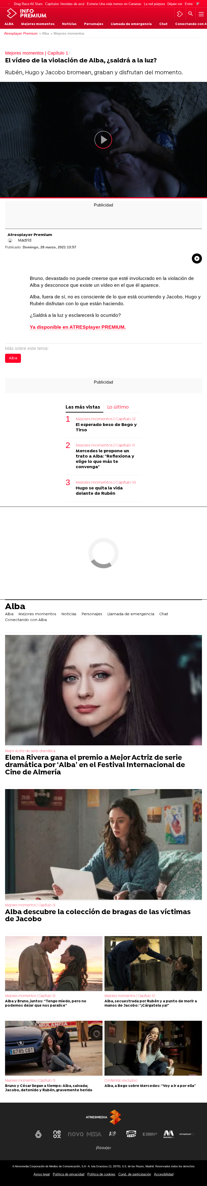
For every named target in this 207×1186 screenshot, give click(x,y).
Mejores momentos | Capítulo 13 (30, 905)
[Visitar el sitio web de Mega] (94, 1134)
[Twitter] (10, 240)
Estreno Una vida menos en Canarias (114, 4)
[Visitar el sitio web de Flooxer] (103, 1148)
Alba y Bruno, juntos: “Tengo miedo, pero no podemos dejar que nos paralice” (45, 1003)
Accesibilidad (163, 1174)
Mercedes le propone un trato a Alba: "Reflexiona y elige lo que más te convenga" (105, 459)
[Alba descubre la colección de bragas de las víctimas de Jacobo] (103, 845)
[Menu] (201, 14)
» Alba (44, 33)
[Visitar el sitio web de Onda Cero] (131, 1134)
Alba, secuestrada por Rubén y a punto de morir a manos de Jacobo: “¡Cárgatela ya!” (151, 1003)
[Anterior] (9, 4)
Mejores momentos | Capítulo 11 (105, 445)
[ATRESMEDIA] (103, 1117)
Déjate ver (174, 4)
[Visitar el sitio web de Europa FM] (150, 1134)
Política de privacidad (68, 1174)
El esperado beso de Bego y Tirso (106, 427)
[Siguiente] (198, 4)
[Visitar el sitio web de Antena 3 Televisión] (20, 1136)
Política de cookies (101, 1174)
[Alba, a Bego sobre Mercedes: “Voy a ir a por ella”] (153, 1048)
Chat (163, 24)
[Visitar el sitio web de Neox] (57, 1134)
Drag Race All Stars (28, 4)
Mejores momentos (38, 24)
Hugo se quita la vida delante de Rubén (99, 491)
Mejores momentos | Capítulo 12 (106, 419)
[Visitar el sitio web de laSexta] (38, 1134)
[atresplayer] (180, 14)
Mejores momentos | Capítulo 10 (106, 482)
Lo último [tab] (118, 407)
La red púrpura (154, 4)
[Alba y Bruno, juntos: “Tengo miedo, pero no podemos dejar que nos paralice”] (53, 963)
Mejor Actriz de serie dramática (30, 751)
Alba (9, 24)
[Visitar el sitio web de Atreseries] (112, 1134)
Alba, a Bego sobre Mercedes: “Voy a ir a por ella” (150, 1086)
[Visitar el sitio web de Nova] (75, 1134)
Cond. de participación (134, 1174)
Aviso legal (42, 1174)
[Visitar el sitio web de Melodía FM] (168, 1134)
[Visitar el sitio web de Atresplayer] (187, 1134)
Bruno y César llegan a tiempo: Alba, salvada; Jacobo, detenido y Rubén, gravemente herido (48, 1088)
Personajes (93, 24)
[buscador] (191, 14)
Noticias (69, 24)
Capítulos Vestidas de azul (64, 4)
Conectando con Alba (26, 620)
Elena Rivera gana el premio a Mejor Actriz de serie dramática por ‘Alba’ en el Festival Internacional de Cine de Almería (95, 765)
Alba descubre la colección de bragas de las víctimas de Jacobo (98, 916)
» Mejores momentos (67, 33)
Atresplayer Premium (21, 33)
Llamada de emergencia (131, 24)
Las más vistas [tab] (83, 407)
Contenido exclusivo (121, 1081)
